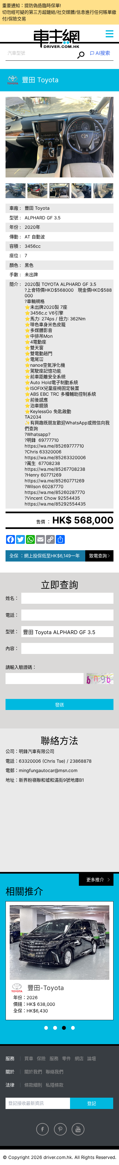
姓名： (12, 598)
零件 (66, 1058)
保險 (41, 1058)
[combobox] (40, 53)
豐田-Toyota (45, 988)
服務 (54, 1058)
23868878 (81, 761)
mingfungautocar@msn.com (48, 770)
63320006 (30, 761)
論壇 (91, 1058)
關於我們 (33, 1071)
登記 (91, 1103)
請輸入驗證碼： (21, 667)
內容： (12, 648)
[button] (16, 190)
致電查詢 (98, 555)
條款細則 (33, 1085)
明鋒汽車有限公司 (36, 751)
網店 (79, 1058)
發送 (59, 704)
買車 (28, 1058)
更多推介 (95, 879)
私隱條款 (54, 1085)
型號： (12, 631)
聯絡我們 (54, 1071)
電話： (12, 615)
